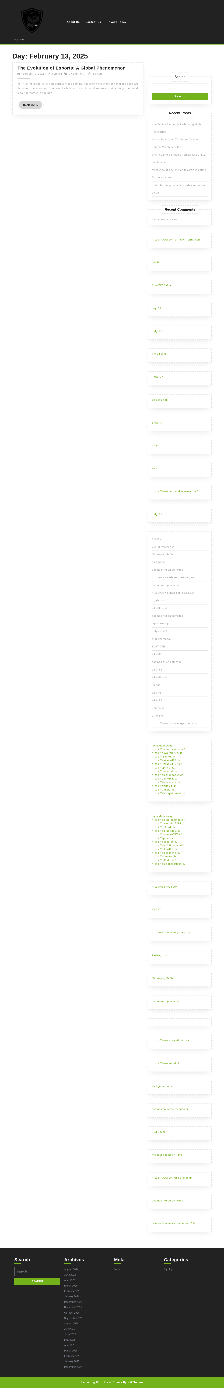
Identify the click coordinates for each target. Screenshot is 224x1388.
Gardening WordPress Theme (101, 1382)
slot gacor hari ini (163, 1086)
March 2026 (71, 1285)
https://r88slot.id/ (163, 756)
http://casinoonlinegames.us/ (171, 932)
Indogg (156, 685)
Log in (117, 1269)
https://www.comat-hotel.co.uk (172, 1177)
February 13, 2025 (33, 73)
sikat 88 (157, 669)
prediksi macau (162, 638)
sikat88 (157, 654)
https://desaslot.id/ (164, 771)
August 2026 (71, 1269)
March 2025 (71, 1350)
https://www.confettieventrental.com (176, 239)
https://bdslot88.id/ (164, 778)
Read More (32, 106)
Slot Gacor (158, 1132)
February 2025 (72, 1356)
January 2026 (71, 1296)
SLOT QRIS (159, 646)
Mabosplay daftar (163, 554)
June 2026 (70, 1274)
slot (154, 468)
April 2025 (69, 1345)
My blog (168, 1269)
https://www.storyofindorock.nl (172, 1040)
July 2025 (69, 1329)
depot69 (157, 539)
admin (56, 73)
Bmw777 (157, 377)
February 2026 (72, 1291)
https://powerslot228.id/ (168, 753)
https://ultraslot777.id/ (167, 764)
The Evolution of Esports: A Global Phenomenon (72, 67)
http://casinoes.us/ (164, 886)
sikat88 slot (159, 608)
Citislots (157, 715)
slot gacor (158, 562)
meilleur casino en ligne (167, 1154)
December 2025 (73, 1301)
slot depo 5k (160, 399)
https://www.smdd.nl (165, 1063)
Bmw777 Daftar (162, 285)
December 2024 (73, 1366)
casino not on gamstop (167, 662)
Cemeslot (158, 708)
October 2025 (72, 1312)
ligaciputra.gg (161, 623)
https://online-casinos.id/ (168, 749)
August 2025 (71, 1323)
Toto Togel (159, 354)
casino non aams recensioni (170, 1109)
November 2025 (73, 1307)
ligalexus (158, 600)
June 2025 (70, 1334)
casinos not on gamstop (167, 569)
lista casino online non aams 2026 (174, 1223)
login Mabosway (162, 745)
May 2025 (69, 1339)
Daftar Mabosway (163, 546)
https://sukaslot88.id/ (166, 760)
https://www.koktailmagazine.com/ (174, 723)
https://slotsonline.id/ (166, 782)
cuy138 (156, 308)
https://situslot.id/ (164, 786)
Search (180, 77)
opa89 (156, 262)
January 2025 (71, 1361)
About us (73, 22)
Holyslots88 (159, 631)
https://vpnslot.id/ (164, 767)
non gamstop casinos (166, 585)
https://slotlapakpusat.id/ (169, 793)
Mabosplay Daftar (163, 978)
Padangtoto (159, 955)
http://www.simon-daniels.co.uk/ (173, 592)
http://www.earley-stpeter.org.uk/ (173, 577)
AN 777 (156, 909)
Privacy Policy (116, 22)
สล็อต (155, 445)
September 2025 (73, 1318)
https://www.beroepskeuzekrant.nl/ (175, 491)
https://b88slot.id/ (164, 789)
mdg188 (157, 331)
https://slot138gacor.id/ (167, 775)
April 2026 (69, 1280)
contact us (93, 22)
